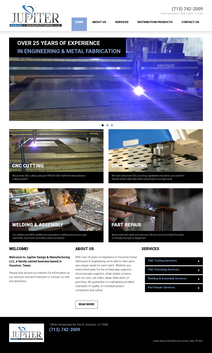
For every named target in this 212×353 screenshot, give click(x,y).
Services (122, 22)
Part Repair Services (161, 287)
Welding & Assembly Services (167, 278)
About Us (99, 22)
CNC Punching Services (163, 269)
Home (79, 22)
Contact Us (190, 22)
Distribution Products (155, 22)
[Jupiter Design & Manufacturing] (35, 1)
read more (86, 304)
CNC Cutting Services (162, 260)
